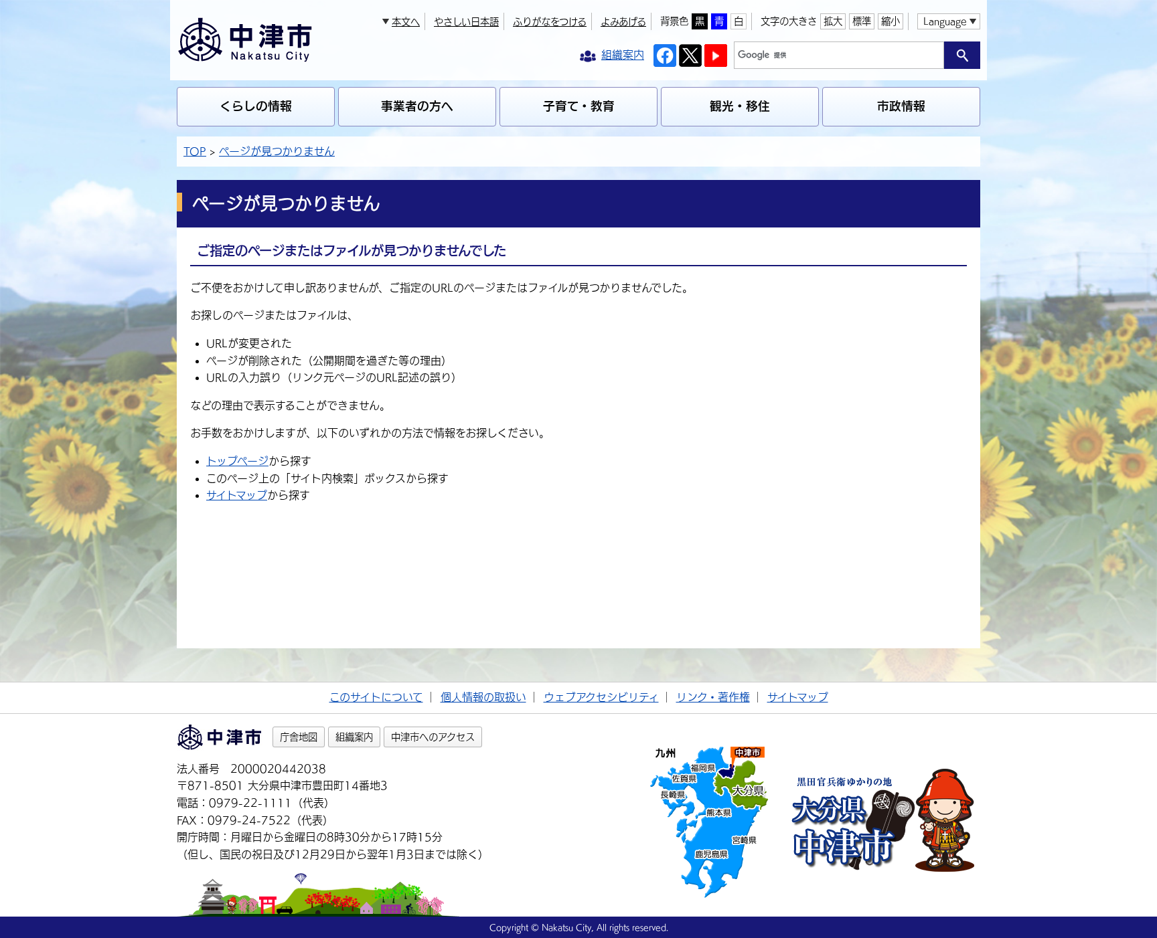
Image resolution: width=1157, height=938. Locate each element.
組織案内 (354, 737)
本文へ (406, 22)
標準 (861, 21)
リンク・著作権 (713, 697)
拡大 (833, 21)
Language (944, 21)
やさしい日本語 (466, 22)
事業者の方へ (417, 106)
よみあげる (623, 22)
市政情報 (901, 106)
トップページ (237, 461)
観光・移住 (740, 106)
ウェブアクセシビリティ (601, 697)
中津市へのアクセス (433, 737)
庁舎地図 (298, 737)
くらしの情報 (256, 106)
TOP (194, 151)
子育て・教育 (579, 106)
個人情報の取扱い (483, 697)
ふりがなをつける (550, 22)
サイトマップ (236, 495)
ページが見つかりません (277, 151)
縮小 (890, 21)
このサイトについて (376, 697)
